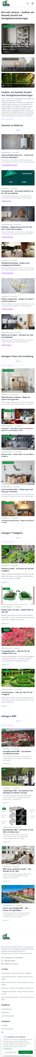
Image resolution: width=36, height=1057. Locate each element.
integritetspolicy (7, 1048)
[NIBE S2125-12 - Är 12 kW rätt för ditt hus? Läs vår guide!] (18, 64)
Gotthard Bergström (7, 224)
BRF (4, 730)
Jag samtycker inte (10, 1052)
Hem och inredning (9, 26)
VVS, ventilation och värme (10, 59)
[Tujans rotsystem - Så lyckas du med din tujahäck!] (18, 80)
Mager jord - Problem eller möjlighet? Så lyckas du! (17, 988)
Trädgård (5, 75)
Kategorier (5, 1021)
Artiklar (4, 969)
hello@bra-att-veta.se (11, 964)
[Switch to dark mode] (27, 3)
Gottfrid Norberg (6, 152)
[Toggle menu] (33, 3)
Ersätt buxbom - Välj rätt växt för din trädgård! (16, 973)
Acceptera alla (26, 1052)
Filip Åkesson (5, 188)
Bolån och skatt (6, 201)
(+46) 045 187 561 (9, 961)
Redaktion (5, 1005)
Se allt (18, 130)
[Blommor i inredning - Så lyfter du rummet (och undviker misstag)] (18, 39)
